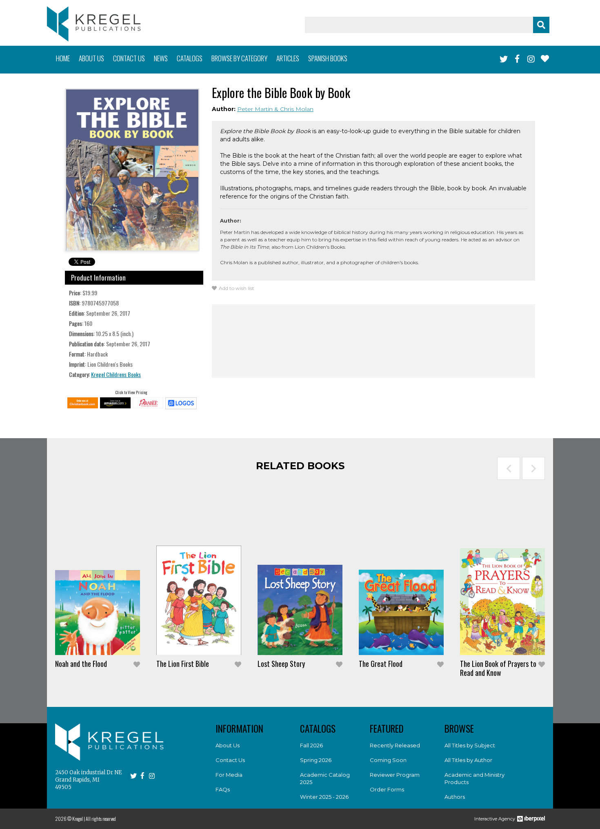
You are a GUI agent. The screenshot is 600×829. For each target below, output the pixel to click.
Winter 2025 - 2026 (324, 796)
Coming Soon (388, 760)
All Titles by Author (468, 760)
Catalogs (189, 58)
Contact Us (230, 760)
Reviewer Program (395, 774)
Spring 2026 (315, 760)
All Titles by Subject (469, 745)
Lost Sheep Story (281, 663)
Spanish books (327, 58)
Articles (287, 58)
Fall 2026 (311, 745)
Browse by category (239, 58)
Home (63, 58)
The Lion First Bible (182, 663)
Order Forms (387, 789)
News (161, 58)
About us (91, 58)
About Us (228, 745)
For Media (229, 774)
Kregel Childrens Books (116, 374)
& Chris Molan (293, 109)
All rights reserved (101, 818)
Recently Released (395, 745)
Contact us (129, 58)
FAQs (223, 789)
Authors (454, 796)
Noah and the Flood (81, 663)
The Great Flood (380, 663)
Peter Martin (255, 109)
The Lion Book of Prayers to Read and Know (498, 668)
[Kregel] (94, 24)
